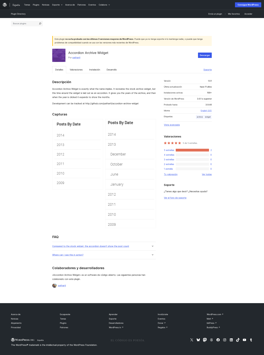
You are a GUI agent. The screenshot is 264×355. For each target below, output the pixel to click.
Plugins (63, 323)
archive (200, 117)
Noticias (14, 319)
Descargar (205, 55)
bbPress (212, 323)
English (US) (206, 110)
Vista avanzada (172, 124)
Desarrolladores (116, 323)
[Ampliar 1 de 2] (99, 122)
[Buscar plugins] (40, 23)
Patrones (64, 327)
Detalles (59, 69)
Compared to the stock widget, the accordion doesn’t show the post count (90, 246)
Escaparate (65, 314)
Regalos (163, 327)
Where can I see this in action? (67, 255)
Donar (162, 323)
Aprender (113, 314)
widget (208, 117)
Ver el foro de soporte (175, 197)
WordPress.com (215, 314)
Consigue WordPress (248, 5)
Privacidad (16, 327)
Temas (63, 319)
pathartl (76, 57)
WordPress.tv (116, 327)
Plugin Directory (18, 14)
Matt (210, 319)
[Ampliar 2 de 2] (152, 122)
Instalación (94, 69)
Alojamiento (16, 323)
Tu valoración (171, 174)
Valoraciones (76, 69)
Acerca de (15, 314)
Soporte (208, 69)
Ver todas (207, 174)
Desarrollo (112, 69)
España (40, 340)
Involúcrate (163, 314)
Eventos (161, 319)
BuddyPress (213, 327)
